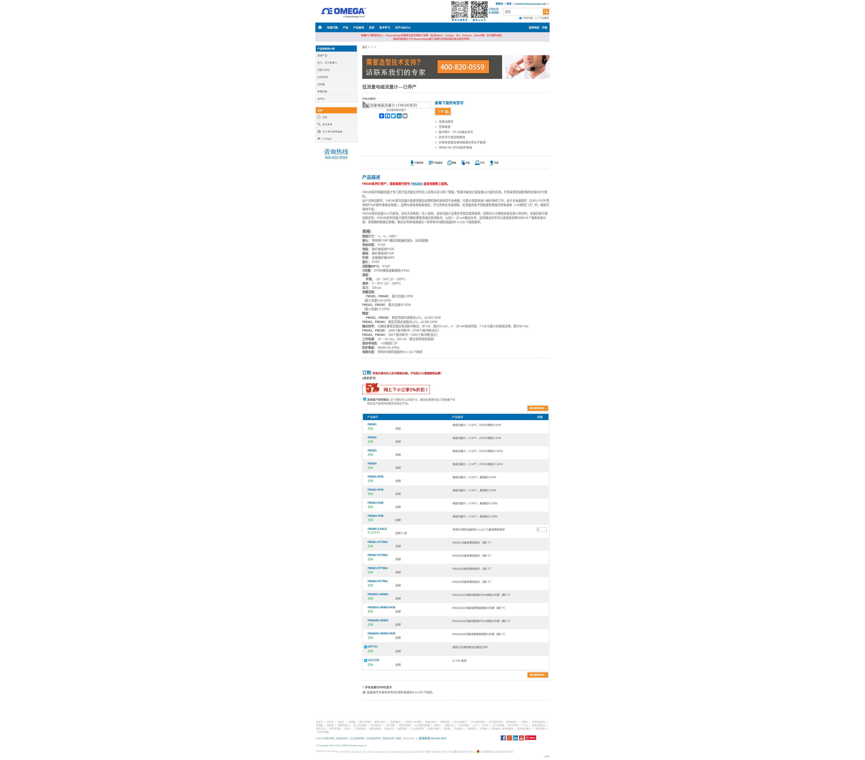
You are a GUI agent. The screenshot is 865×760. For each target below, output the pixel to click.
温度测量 (401, 729)
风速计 (319, 722)
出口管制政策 (357, 738)
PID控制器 (463, 725)
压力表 (485, 725)
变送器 (446, 729)
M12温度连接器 (422, 725)
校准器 (351, 722)
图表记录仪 (380, 722)
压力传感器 (498, 725)
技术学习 (384, 27)
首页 (364, 47)
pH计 (475, 725)
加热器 (330, 725)
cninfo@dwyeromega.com (530, 3)
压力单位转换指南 (332, 131)
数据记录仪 (430, 722)
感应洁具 (320, 729)
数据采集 (444, 722)
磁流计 (437, 725)
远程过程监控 (538, 725)
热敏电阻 (471, 729)
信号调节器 (334, 729)
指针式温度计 (460, 722)
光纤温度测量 (478, 722)
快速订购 (332, 27)
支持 (371, 27)
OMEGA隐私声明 (325, 738)
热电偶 (483, 729)
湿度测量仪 (343, 725)
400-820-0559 (336, 158)
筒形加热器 (365, 722)
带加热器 (360, 729)
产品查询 (358, 27)
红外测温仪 (376, 725)
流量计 (524, 722)
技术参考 (327, 124)
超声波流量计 (524, 729)
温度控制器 (374, 729)
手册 (324, 117)
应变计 (347, 729)
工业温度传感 (417, 729)
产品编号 (544, 18)
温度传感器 (433, 729)
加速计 (341, 722)
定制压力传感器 (413, 722)
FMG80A (417, 183)
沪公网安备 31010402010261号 (496, 752)
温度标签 (388, 729)
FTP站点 (327, 138)
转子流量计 (513, 725)
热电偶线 (495, 729)
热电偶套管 (507, 729)
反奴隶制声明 (373, 738)
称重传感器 (404, 725)
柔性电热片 (511, 722)
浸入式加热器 (359, 725)
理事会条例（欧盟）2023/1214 (398, 738)
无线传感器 (323, 732)
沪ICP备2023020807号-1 (461, 752)
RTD (525, 725)
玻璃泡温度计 (539, 722)
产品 (345, 27)
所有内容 (529, 18)
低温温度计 (395, 722)
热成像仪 (458, 729)
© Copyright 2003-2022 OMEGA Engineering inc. (341, 745)
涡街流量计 (540, 729)
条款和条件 (342, 738)
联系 (509, 3)
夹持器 (319, 725)
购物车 (499, 3)
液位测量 (390, 725)
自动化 (330, 722)
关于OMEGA (403, 27)
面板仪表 (449, 725)
